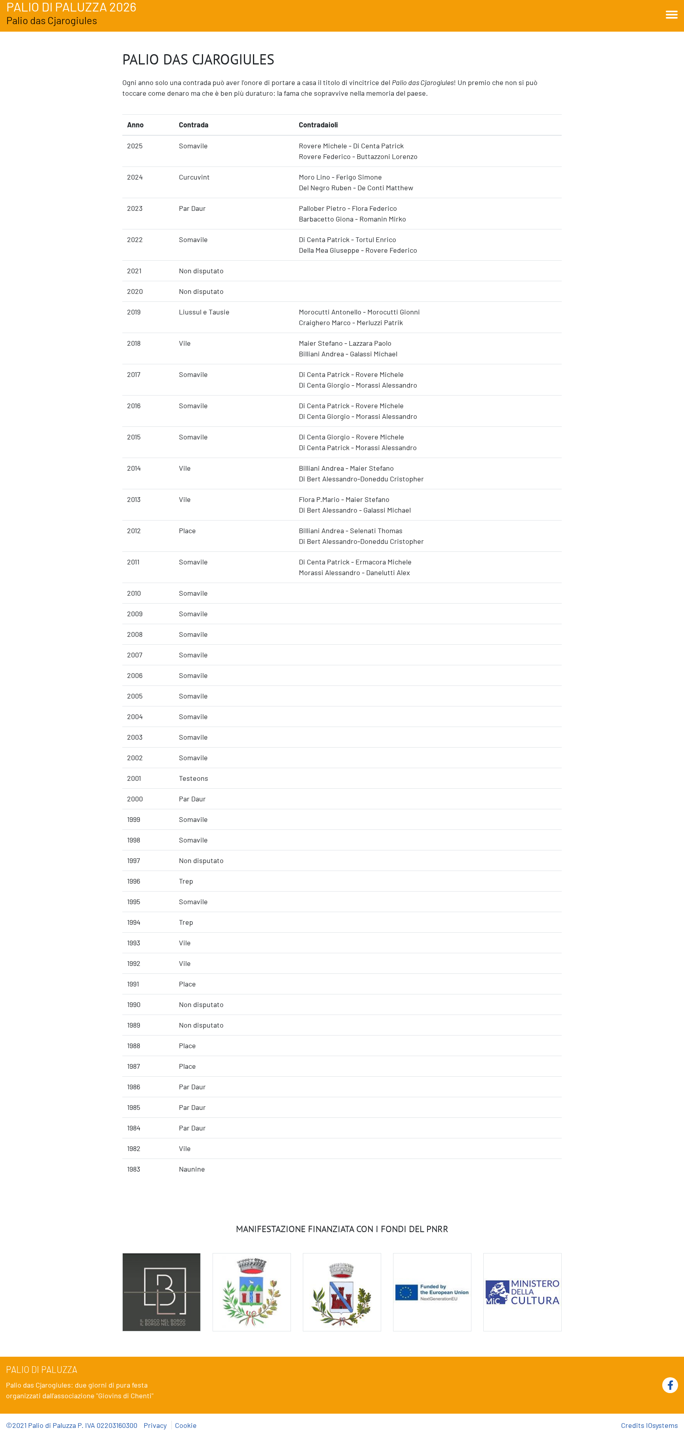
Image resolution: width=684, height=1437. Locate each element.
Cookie (186, 1425)
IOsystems (662, 1425)
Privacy (156, 1425)
